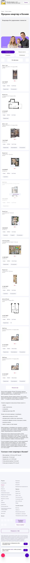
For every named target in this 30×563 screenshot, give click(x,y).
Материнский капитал (20, 511)
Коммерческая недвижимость (22, 486)
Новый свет (18, 493)
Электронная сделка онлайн (21, 515)
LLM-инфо (3, 511)
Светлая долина (19, 497)
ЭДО (2, 500)
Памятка (3, 502)
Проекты (17, 489)
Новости (3, 488)
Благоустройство (4, 506)
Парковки (18, 482)
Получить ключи (4, 496)
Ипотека (17, 507)
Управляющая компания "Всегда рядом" (6, 509)
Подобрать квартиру (20, 521)
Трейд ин (17, 509)
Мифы (17, 503)
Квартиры (8, 52)
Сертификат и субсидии (21, 513)
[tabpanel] (15, 75)
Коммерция (22, 55)
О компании (3, 482)
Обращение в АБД (15, 530)
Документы (3, 504)
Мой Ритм (18, 491)
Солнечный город (19, 499)
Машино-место (22, 52)
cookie (11, 549)
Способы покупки (19, 505)
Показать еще (15, 387)
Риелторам (3, 490)
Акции (2, 486)
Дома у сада (18, 495)
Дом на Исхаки (19, 501)
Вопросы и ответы (5, 498)
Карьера (2, 484)
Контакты (3, 513)
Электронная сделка (5, 492)
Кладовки (8, 55)
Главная (2, 11)
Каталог (2, 515)
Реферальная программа (6, 494)
